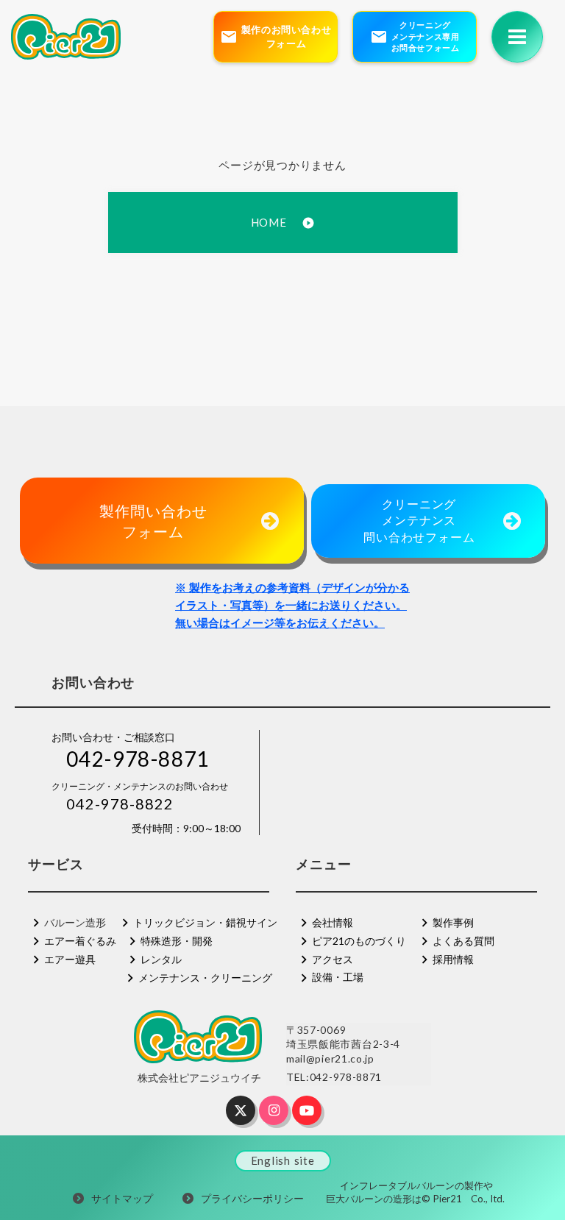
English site (283, 1160)
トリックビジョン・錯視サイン (205, 922)
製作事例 (453, 922)
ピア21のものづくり (359, 940)
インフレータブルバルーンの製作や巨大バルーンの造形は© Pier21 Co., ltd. (417, 1192)
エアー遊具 (70, 959)
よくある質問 (463, 940)
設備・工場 (337, 977)
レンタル (161, 959)
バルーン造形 (75, 922)
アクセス (332, 959)
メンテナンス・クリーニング (205, 977)
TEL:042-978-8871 (334, 1077)
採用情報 (453, 959)
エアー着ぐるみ (80, 940)
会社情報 (332, 922)
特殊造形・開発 (177, 940)
